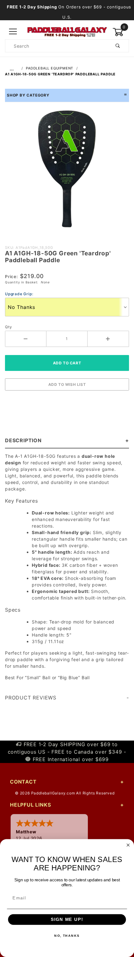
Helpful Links (30, 805)
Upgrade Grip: (19, 293)
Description (23, 440)
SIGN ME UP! (67, 919)
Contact (23, 782)
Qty (8, 327)
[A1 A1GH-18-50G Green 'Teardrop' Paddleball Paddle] (67, 172)
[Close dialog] (128, 845)
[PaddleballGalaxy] (67, 31)
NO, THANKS (67, 936)
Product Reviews (30, 697)
